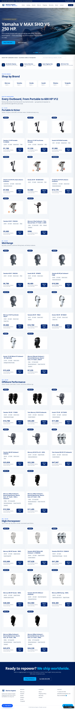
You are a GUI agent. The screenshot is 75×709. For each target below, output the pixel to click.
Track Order (69, 705)
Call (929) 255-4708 (44, 679)
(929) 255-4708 (70, 1)
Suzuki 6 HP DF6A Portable (59, 140)
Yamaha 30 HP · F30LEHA (10, 221)
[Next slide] (72, 31)
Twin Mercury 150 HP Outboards (37, 412)
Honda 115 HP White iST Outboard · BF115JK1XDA (13, 357)
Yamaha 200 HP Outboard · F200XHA (11, 453)
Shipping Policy (42, 693)
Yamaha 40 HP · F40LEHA (10, 273)
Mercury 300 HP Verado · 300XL (12, 551)
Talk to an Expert (22, 42)
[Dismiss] (73, 707)
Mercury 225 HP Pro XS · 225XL (36, 452)
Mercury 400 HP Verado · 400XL (12, 593)
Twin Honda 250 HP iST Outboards (62, 452)
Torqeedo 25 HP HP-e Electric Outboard (60, 180)
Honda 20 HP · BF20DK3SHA (35, 180)
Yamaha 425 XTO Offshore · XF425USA (36, 593)
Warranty (51, 5)
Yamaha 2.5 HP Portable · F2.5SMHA (10, 141)
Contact (62, 5)
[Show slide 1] (34, 52)
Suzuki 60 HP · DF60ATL (34, 273)
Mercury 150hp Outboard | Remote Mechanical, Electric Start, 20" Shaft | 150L (36, 495)
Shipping (45, 5)
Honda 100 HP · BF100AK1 (59, 315)
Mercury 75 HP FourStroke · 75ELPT (11, 315)
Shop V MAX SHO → (8, 42)
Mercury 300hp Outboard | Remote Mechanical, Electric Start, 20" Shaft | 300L (11, 636)
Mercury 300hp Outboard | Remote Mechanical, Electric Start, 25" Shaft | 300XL (36, 636)
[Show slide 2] (36, 52)
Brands (33, 5)
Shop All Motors (29, 679)
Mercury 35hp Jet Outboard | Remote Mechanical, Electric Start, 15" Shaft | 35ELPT (36, 358)
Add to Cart (20, 149)
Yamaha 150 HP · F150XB (10, 412)
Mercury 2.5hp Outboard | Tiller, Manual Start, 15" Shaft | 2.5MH (37, 222)
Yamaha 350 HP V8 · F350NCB (60, 551)
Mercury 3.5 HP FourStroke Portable (35, 141)
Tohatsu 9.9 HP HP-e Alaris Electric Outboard (13, 180)
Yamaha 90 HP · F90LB (34, 315)
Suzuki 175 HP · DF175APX (59, 412)
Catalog (28, 5)
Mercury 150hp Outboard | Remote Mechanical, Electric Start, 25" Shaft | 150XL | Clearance (11, 496)
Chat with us (8, 705)
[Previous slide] (2, 31)
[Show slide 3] (39, 52)
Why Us (39, 5)
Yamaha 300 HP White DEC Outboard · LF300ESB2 (35, 552)
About (56, 5)
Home (23, 5)
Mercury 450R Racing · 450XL (60, 593)
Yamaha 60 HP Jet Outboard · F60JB (60, 274)
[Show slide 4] (41, 52)
